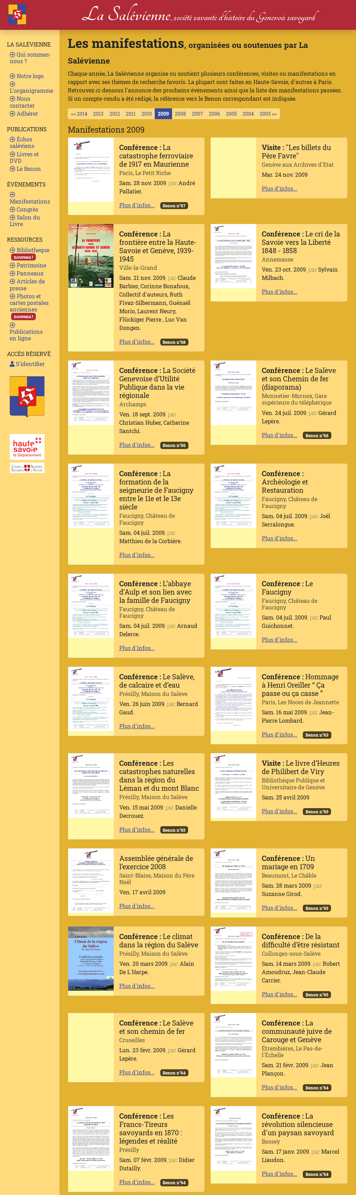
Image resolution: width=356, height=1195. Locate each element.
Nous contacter (22, 102)
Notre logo (29, 76)
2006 (214, 113)
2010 (146, 113)
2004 (248, 113)
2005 (231, 113)
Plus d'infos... (137, 205)
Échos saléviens (22, 142)
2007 (197, 113)
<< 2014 (79, 113)
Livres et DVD (24, 157)
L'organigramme (31, 90)
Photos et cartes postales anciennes (29, 306)
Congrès (26, 209)
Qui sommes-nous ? (30, 58)
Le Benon (28, 168)
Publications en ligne (26, 335)
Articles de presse (27, 284)
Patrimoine (30, 265)
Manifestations (30, 201)
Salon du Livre (25, 220)
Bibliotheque (31, 253)
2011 (131, 113)
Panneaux (29, 273)
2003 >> (268, 113)
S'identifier (30, 363)
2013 (98, 113)
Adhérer (26, 113)
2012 (115, 113)
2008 (180, 113)
